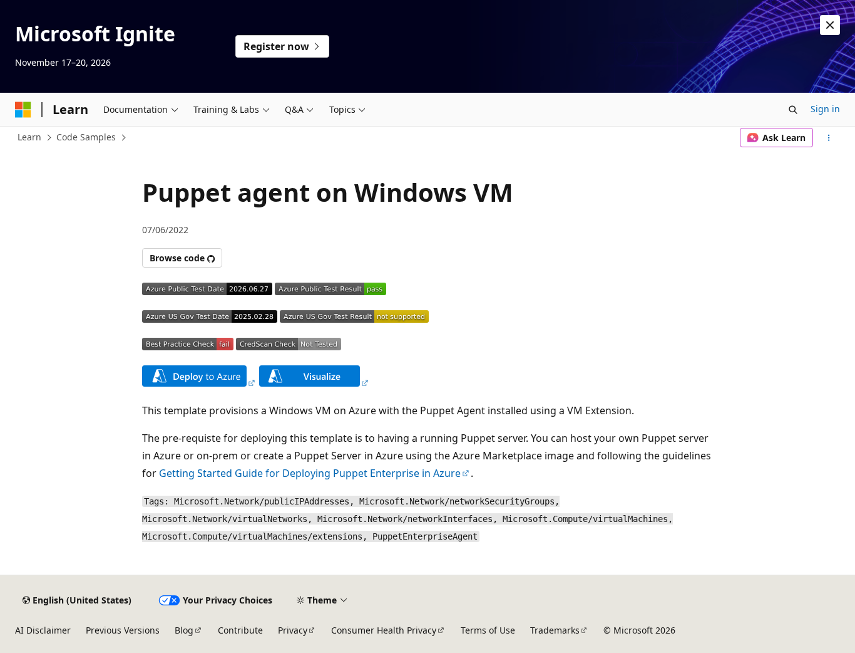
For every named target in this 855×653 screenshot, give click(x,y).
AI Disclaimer (43, 630)
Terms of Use (488, 630)
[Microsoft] (23, 110)
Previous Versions (123, 630)
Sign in (825, 109)
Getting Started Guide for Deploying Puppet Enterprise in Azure (310, 473)
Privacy (292, 630)
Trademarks (555, 630)
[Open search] (793, 109)
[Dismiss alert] (830, 25)
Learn (29, 137)
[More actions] (829, 138)
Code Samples (86, 137)
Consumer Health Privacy (383, 630)
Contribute (240, 630)
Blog (184, 630)
